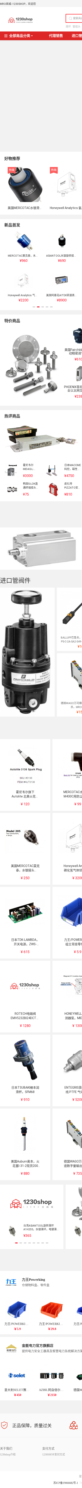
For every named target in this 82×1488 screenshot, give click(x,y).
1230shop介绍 (8, 1454)
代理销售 (56, 36)
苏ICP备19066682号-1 (65, 1483)
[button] (34, 306)
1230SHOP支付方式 (53, 1454)
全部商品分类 (19, 36)
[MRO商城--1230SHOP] (20, 20)
